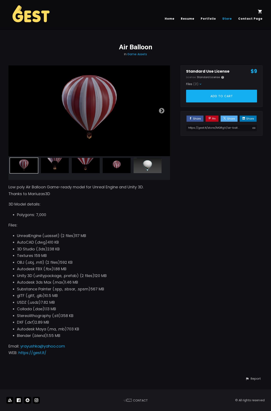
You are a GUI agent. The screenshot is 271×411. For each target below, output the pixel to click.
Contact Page (250, 19)
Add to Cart (221, 96)
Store (227, 19)
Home (169, 19)
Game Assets (137, 54)
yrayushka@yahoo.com (42, 346)
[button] (253, 378)
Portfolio (208, 19)
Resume (187, 19)
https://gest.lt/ (32, 352)
